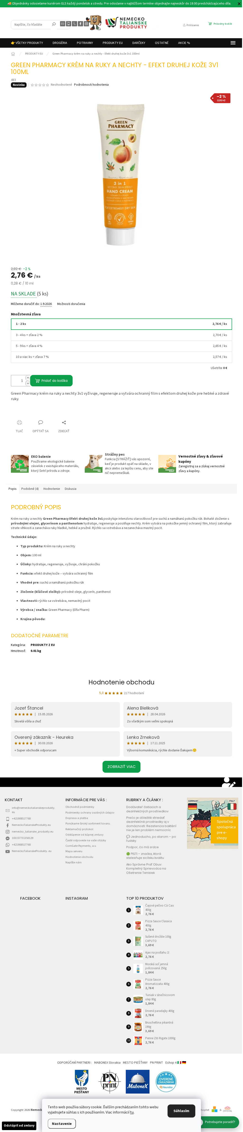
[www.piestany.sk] (82, 1081)
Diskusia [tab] (70, 488)
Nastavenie (62, 1123)
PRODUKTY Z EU (43, 645)
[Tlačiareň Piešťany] (109, 1081)
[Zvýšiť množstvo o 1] (27, 378)
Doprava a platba (76, 818)
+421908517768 (21, 818)
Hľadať (54, 25)
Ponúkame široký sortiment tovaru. (88, 823)
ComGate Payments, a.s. (80, 846)
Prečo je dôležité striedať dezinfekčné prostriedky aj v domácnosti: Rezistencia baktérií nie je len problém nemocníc (151, 824)
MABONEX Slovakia (107, 1062)
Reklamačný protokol (79, 829)
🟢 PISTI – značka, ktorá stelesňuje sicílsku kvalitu (145, 856)
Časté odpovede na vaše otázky (85, 840)
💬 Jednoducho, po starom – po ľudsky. (151, 839)
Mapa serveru (73, 851)
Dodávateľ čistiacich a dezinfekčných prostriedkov (147, 809)
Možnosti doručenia (71, 304)
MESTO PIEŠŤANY (135, 1062)
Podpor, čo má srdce (142, 847)
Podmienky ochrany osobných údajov (89, 812)
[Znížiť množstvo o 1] (27, 383)
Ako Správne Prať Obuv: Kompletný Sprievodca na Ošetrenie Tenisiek (146, 868)
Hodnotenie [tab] (51, 488)
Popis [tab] (13, 488)
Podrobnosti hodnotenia (91, 85)
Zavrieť (20, 413)
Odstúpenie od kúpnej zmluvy (84, 835)
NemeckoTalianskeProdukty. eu (31, 851)
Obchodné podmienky (79, 807)
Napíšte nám (73, 862)
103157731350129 (22, 838)
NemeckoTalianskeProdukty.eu (31, 825)
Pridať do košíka (55, 380)
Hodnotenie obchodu (121, 682)
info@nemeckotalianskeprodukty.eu (33, 810)
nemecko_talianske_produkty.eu (32, 831)
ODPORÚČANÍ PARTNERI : (74, 1062)
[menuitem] (27, 43)
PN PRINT (156, 1062)
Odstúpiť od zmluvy (19, 1125)
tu (132, 1112)
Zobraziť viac (121, 766)
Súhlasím (181, 1110)
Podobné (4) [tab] (30, 488)
